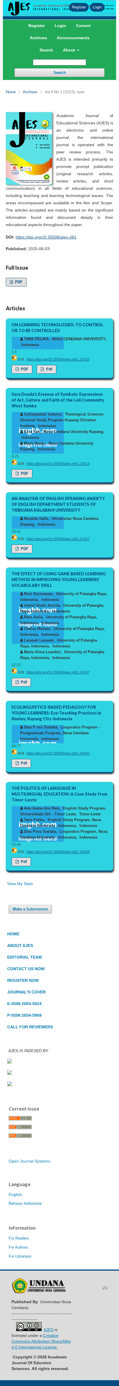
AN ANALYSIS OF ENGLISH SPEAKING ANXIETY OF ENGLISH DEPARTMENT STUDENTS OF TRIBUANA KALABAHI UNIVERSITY (58, 504)
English (15, 1194)
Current (83, 25)
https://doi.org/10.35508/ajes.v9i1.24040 (58, 753)
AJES (48, 1329)
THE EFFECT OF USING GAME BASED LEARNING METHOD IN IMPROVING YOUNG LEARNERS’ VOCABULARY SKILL (59, 579)
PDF (18, 282)
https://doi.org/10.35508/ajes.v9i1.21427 (58, 539)
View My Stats (20, 883)
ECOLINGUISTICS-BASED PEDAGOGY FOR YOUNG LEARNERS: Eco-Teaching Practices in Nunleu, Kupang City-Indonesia (56, 713)
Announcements (73, 37)
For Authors (18, 1247)
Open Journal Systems (29, 1161)
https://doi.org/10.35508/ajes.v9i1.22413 (58, 464)
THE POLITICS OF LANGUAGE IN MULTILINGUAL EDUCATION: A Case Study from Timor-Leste (59, 794)
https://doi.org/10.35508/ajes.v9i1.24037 (58, 672)
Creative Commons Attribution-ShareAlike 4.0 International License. (41, 1341)
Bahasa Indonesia (25, 1203)
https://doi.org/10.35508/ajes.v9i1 (46, 237)
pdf (48, 369)
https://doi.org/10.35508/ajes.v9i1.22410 (58, 359)
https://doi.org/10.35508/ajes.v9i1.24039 (58, 852)
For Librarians (20, 1256)
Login (60, 25)
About (69, 50)
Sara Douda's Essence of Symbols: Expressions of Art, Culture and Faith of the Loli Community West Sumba (58, 400)
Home (11, 92)
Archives (38, 37)
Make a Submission (30, 909)
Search (46, 50)
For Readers (19, 1238)
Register (36, 25)
